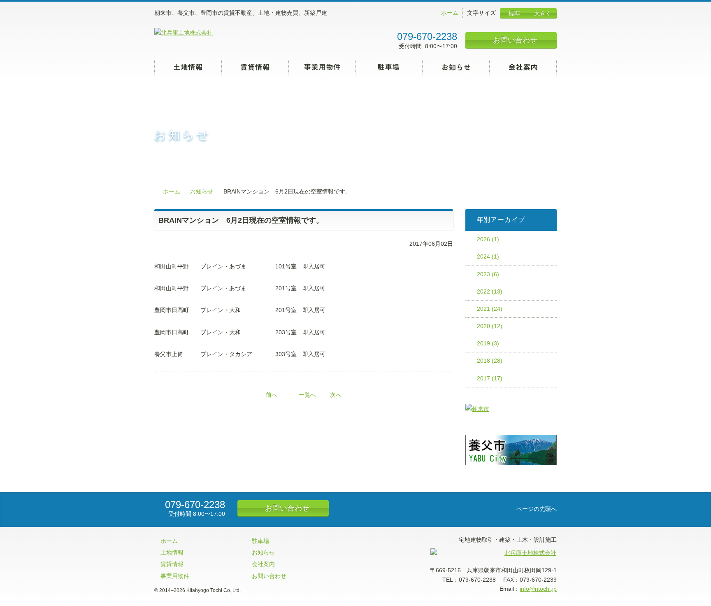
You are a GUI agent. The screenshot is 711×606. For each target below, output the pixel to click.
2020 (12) (489, 326)
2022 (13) (489, 291)
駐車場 (389, 67)
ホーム (448, 12)
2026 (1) (488, 239)
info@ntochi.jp (538, 588)
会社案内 (523, 67)
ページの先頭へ (536, 509)
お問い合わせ (514, 40)
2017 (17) (489, 378)
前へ (271, 395)
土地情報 (188, 67)
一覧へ (307, 395)
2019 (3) (488, 343)
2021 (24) (489, 308)
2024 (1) (488, 256)
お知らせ (456, 67)
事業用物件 (322, 67)
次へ (336, 395)
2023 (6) (488, 274)
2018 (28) (489, 360)
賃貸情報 (255, 67)
